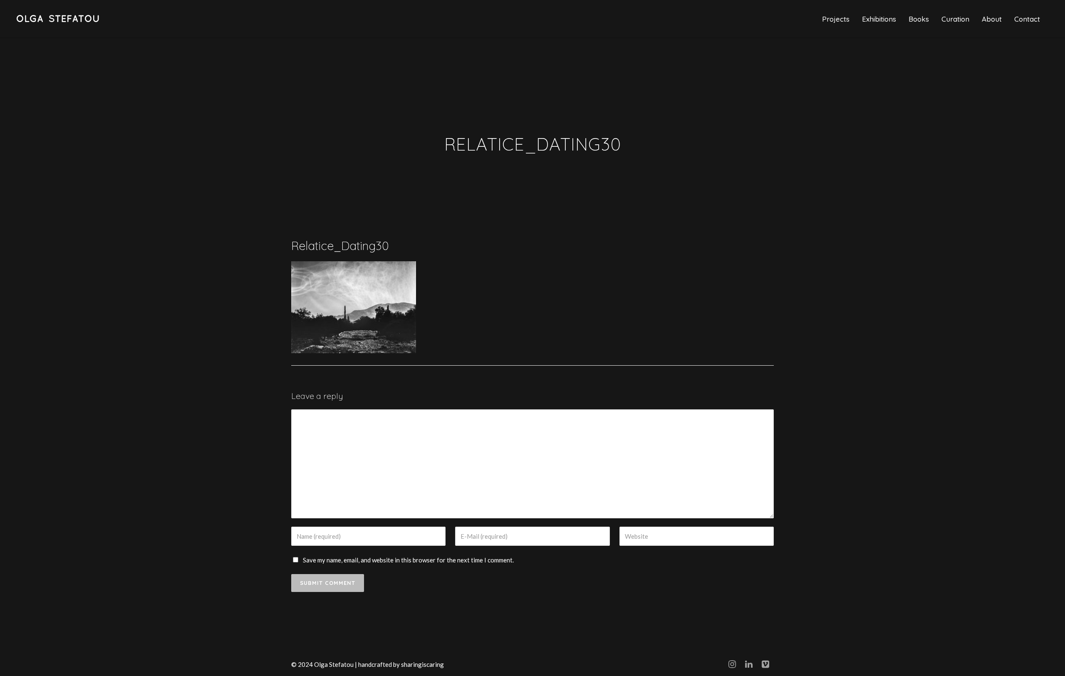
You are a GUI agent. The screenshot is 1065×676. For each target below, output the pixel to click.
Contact (1027, 19)
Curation (955, 19)
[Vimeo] (765, 664)
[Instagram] (732, 664)
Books (919, 19)
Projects (836, 19)
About (992, 19)
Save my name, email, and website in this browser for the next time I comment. (408, 560)
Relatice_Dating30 (340, 245)
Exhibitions (879, 19)
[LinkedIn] (749, 664)
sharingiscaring (422, 664)
